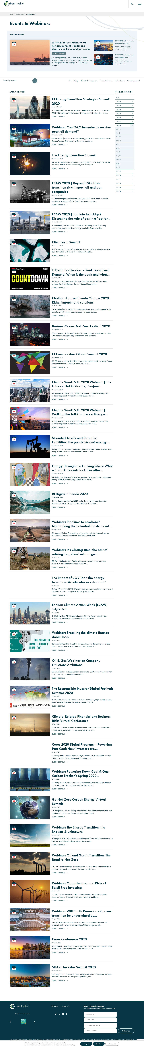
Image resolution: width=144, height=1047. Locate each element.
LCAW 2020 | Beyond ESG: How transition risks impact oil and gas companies (77, 187)
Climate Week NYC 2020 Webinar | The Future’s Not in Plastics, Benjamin (81, 384)
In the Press (119, 81)
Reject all (98, 1044)
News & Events (20, 14)
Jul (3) (118, 148)
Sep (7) (118, 140)
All (70, 81)
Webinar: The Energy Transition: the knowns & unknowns (78, 829)
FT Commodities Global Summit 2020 (79, 354)
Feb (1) (118, 167)
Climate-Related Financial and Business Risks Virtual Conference (81, 718)
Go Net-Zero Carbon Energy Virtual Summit (79, 801)
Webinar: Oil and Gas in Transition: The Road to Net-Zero (81, 857)
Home (11, 14)
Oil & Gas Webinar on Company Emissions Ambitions (76, 662)
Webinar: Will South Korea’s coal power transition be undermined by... (82, 913)
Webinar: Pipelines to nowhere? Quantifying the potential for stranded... (82, 524)
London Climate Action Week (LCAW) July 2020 (79, 607)
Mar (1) (118, 163)
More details (112, 1044)
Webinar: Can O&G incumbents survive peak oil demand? (81, 129)
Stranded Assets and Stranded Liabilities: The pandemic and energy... (80, 440)
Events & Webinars (89, 81)
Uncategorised (133, 81)
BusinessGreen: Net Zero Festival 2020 (81, 326)
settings (73, 1045)
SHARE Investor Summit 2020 (74, 967)
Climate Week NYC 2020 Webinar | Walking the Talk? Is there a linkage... (80, 412)
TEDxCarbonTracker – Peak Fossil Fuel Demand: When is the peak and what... (81, 272)
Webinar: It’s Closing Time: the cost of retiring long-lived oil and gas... (79, 552)
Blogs (76, 81)
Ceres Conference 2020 (69, 939)
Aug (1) (118, 144)
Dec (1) (118, 129)
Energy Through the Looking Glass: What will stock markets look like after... (82, 468)
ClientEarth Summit (66, 242)
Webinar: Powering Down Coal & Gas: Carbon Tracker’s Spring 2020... (80, 773)
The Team (54, 1006)
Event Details (58, 117)
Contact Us (64, 1006)
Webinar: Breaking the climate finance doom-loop (80, 634)
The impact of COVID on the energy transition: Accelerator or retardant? (79, 580)
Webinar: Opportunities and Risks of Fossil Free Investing (79, 885)
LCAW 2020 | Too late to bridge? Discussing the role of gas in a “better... (81, 216)
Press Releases (106, 81)
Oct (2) (118, 137)
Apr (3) (118, 159)
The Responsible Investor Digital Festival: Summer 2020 (82, 690)
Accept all (86, 1044)
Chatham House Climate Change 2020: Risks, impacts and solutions (81, 300)
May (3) (118, 156)
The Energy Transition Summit (74, 155)
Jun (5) (118, 152)
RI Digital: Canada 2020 (70, 494)
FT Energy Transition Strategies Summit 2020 (81, 101)
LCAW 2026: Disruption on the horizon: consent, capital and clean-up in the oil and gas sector (71, 46)
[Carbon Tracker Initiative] (14, 4)
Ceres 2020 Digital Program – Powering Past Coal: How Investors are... (82, 746)
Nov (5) (118, 133)
